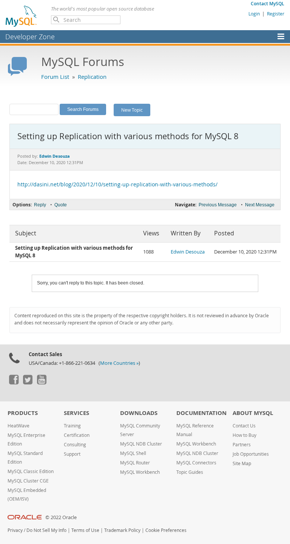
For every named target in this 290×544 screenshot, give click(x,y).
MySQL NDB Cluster (141, 444)
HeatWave (18, 426)
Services (76, 413)
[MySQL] (22, 16)
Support (72, 454)
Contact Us (244, 426)
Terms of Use (85, 530)
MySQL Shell (133, 453)
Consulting (75, 444)
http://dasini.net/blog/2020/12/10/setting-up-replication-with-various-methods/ (117, 184)
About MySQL (253, 413)
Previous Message (218, 204)
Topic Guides (189, 472)
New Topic (132, 110)
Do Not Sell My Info (46, 530)
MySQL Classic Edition (31, 471)
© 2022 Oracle (61, 517)
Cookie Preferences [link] (166, 530)
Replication (92, 76)
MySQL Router (135, 463)
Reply (40, 204)
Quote (60, 204)
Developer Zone (30, 36)
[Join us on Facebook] (14, 382)
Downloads (138, 413)
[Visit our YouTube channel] (41, 382)
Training (72, 426)
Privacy (15, 530)
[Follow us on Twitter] (28, 382)
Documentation (201, 413)
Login (254, 14)
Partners (242, 444)
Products (23, 413)
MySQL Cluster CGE (28, 481)
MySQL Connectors (196, 463)
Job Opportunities (251, 454)
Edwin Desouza (188, 252)
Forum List (55, 76)
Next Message (260, 204)
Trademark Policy (122, 530)
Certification (76, 435)
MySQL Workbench (140, 472)
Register (275, 14)
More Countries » (119, 363)
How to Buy (244, 435)
